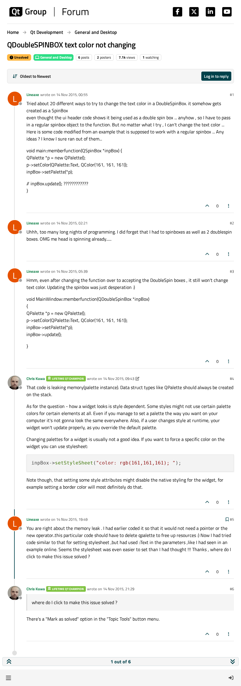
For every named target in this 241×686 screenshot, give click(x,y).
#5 (232, 519)
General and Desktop (55, 57)
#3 (232, 271)
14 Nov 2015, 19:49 (72, 519)
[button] (8, 678)
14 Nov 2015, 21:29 (118, 589)
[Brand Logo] (48, 11)
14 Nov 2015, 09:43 (118, 378)
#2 (232, 223)
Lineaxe (32, 94)
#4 (232, 378)
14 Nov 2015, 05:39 (72, 271)
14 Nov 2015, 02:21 (72, 223)
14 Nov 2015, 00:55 (72, 94)
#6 (232, 589)
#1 (232, 94)
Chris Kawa (35, 378)
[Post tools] (229, 205)
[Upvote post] (207, 205)
